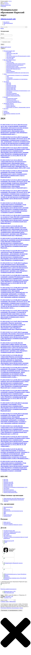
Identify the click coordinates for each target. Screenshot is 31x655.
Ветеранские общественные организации (13, 499)
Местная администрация (9, 59)
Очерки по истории (11, 99)
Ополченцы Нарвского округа (13, 102)
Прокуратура (6, 509)
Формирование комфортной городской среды (17, 72)
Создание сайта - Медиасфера (8, 601)
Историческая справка (11, 98)
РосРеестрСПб (7, 516)
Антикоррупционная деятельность (14, 65)
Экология (5, 501)
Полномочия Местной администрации (15, 63)
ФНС (4, 508)
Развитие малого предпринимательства (13, 510)
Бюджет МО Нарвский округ (13, 68)
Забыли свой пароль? (6, 47)
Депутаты (8, 54)
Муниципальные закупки (12, 94)
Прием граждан (10, 104)
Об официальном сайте (9, 530)
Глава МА (8, 61)
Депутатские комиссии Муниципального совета (18, 56)
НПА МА (8, 84)
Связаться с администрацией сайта (12, 532)
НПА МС (8, 83)
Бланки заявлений (10, 106)
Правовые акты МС (11, 85)
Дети (7, 76)
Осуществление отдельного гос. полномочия (17, 75)
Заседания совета (10, 57)
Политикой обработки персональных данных (12, 607)
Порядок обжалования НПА (13, 95)
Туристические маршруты (12, 101)
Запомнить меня (6, 41)
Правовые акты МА (11, 86)
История (5, 97)
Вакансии (8, 70)
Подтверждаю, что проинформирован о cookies (11, 610)
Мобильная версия (8, 23)
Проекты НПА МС (11, 88)
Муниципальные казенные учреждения (16, 67)
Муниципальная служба (12, 66)
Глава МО (8, 52)
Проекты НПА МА (11, 89)
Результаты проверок (11, 93)
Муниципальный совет (9, 50)
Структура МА (10, 62)
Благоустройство (10, 71)
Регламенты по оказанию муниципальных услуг (18, 90)
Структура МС (10, 58)
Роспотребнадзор (7, 514)
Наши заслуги (6, 522)
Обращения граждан (8, 103)
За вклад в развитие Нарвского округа (12, 524)
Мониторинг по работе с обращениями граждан (18, 107)
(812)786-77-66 (9, 596)
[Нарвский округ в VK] (9, 591)
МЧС (4, 512)
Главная (5, 111)
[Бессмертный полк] (8, 592)
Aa (4, 24)
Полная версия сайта (6, 5)
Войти (2, 28)
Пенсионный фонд (8, 507)
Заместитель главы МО (12, 53)
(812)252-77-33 (7, 597)
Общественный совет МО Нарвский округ (14, 498)
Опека (5, 74)
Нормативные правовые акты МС (11, 113)
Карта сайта (6, 534)
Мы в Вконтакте (7, 535)
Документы (6, 81)
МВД (4, 513)
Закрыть (3, 48)
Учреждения (9, 77)
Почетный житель (7, 523)
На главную (6, 22)
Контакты (5, 108)
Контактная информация (9, 533)
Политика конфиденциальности (8, 589)
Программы (9, 92)
